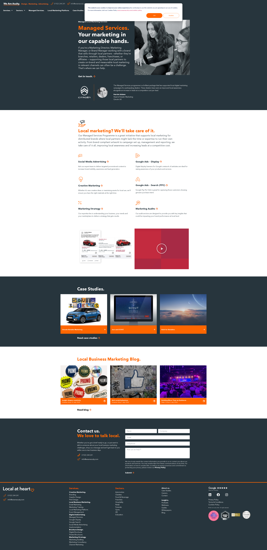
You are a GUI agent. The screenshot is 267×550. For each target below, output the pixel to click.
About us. (166, 488)
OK (154, 15)
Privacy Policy (160, 467)
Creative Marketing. (77, 492)
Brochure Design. (76, 530)
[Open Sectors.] (24, 10)
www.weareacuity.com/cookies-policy (129, 10)
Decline (171, 15)
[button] (161, 248)
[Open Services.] (12, 10)
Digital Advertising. (77, 515)
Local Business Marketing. (80, 502)
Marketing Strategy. (77, 537)
